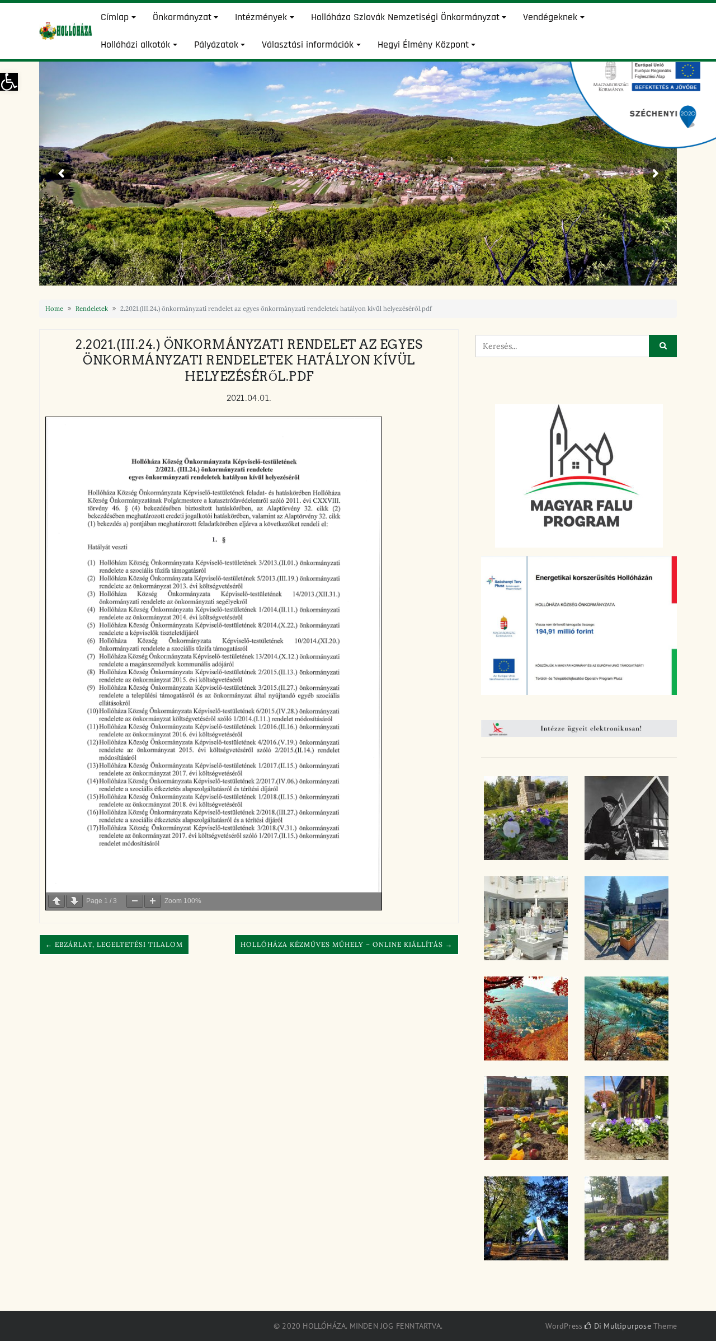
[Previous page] (56, 901)
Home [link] (54, 308)
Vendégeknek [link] (550, 17)
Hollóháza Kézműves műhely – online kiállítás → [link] (347, 944)
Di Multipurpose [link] (621, 1326)
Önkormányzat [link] (182, 17)
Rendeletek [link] (92, 308)
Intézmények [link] (261, 17)
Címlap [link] (115, 17)
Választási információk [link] (308, 44)
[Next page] (74, 901)
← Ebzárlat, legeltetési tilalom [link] (114, 944)
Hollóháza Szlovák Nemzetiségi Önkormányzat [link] (405, 17)
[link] (9, 82)
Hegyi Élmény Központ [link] (423, 44)
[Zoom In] (152, 901)
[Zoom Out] (134, 901)
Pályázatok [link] (216, 44)
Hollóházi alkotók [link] (135, 44)
